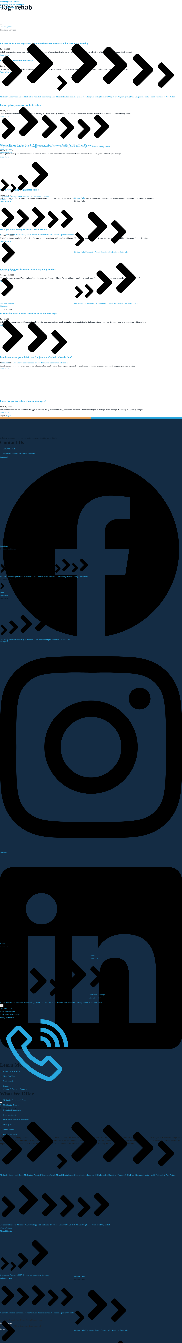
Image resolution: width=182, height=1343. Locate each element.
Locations (4, 546)
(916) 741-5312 (95, 1003)
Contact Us (93, 958)
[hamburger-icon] (1, 24)
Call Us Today (95, 998)
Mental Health (6, 153)
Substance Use (6, 200)
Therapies (4, 306)
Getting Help (79, 198)
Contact (92, 955)
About (2, 943)
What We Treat (6, 150)
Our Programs (6, 27)
